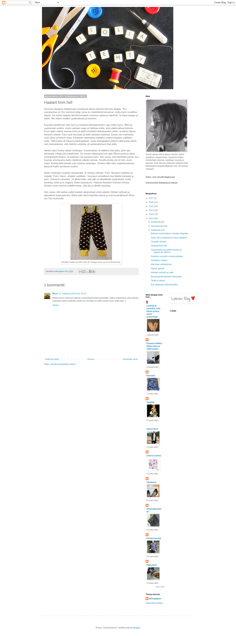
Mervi (55, 293)
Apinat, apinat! (157, 268)
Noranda (151, 375)
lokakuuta (156, 230)
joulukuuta (156, 222)
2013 (151, 214)
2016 (151, 202)
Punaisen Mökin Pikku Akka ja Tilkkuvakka (154, 346)
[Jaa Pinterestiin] (93, 271)
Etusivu (90, 359)
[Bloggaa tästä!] (84, 271)
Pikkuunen (152, 565)
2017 (151, 198)
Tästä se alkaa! (158, 280)
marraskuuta (157, 226)
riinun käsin (152, 429)
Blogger (136, 627)
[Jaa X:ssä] (87, 271)
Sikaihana (151, 482)
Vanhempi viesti (130, 359)
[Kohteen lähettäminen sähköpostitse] (80, 271)
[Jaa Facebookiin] (90, 271)
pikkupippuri (155, 598)
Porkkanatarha (154, 538)
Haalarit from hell (159, 245)
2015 (151, 206)
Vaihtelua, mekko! (159, 260)
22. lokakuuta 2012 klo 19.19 (72, 293)
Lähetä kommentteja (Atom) (63, 364)
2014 (151, 210)
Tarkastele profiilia (154, 603)
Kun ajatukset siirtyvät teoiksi (164, 284)
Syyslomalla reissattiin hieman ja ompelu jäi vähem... (166, 251)
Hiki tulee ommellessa (161, 264)
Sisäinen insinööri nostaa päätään (167, 256)
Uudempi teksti (52, 359)
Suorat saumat (154, 455)
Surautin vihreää (158, 241)
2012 (151, 218)
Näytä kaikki (160, 587)
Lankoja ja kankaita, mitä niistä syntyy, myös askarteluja (153, 311)
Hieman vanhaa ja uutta (162, 272)
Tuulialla (150, 402)
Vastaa (55, 305)
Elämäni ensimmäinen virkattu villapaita (169, 233)
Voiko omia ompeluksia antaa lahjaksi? (169, 237)
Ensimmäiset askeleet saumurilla (166, 276)
